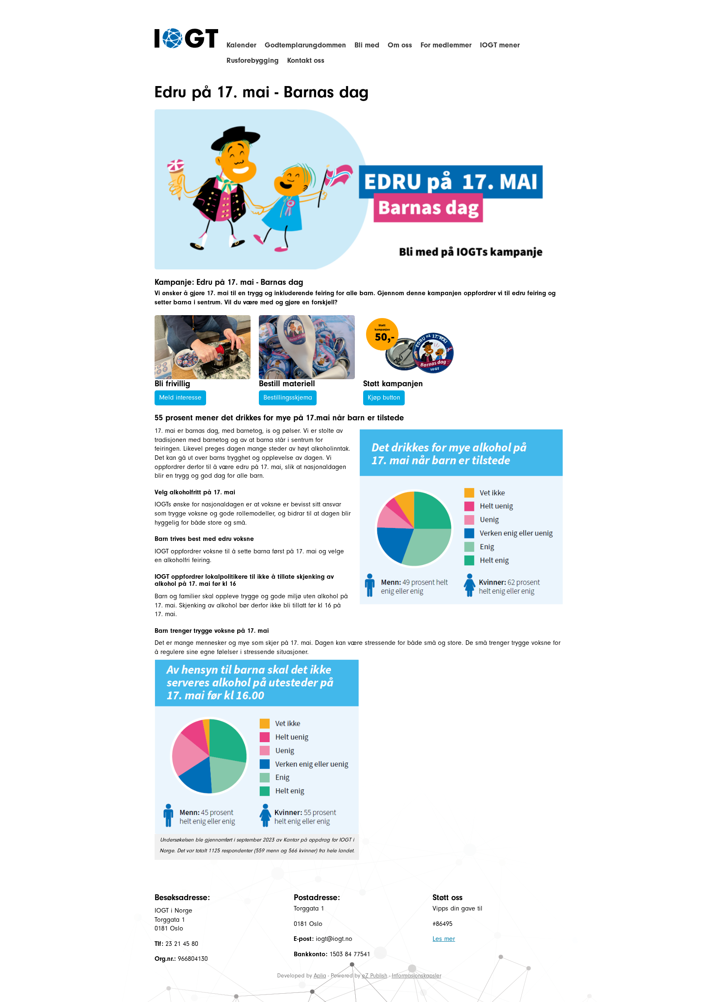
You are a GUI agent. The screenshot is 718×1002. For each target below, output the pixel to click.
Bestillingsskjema (287, 397)
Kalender (241, 45)
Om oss (400, 45)
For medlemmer (446, 45)
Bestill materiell (287, 383)
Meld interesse (180, 397)
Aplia (320, 975)
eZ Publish (374, 975)
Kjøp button (384, 397)
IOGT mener (500, 45)
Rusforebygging (252, 60)
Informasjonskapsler (416, 975)
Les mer (444, 939)
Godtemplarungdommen (305, 45)
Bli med (366, 45)
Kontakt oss (306, 60)
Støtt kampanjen (393, 383)
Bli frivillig (172, 383)
